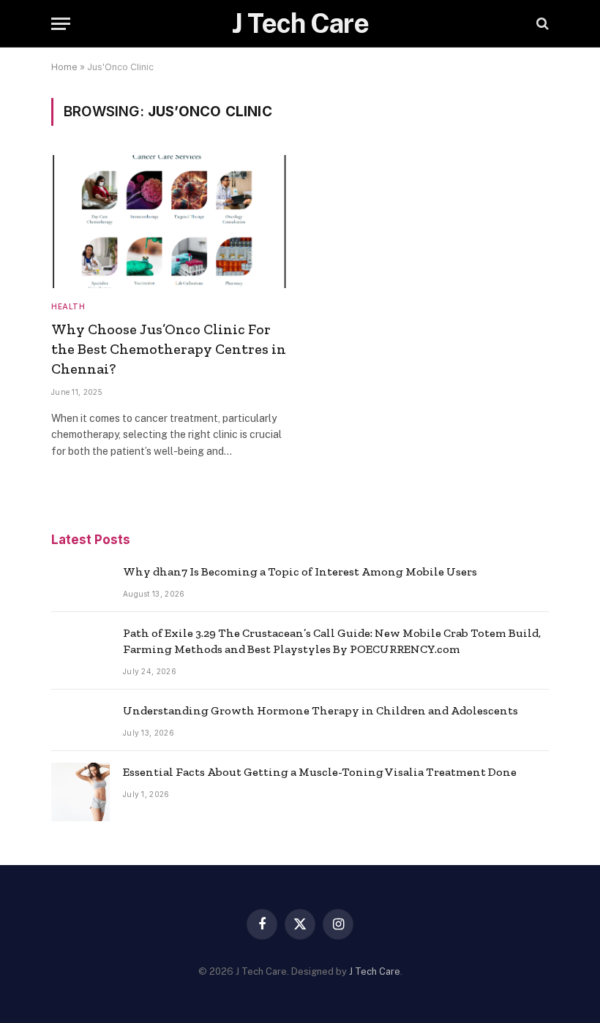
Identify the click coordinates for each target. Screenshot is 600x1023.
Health (68, 306)
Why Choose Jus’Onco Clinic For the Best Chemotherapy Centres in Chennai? (168, 348)
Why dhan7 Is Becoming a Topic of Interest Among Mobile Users (300, 571)
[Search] (541, 23)
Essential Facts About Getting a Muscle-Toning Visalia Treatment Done (320, 772)
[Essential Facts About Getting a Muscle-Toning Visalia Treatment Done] (80, 792)
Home (64, 66)
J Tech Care (374, 971)
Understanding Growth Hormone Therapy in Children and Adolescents (320, 710)
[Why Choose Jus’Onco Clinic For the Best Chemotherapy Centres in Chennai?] (169, 221)
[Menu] (60, 23)
